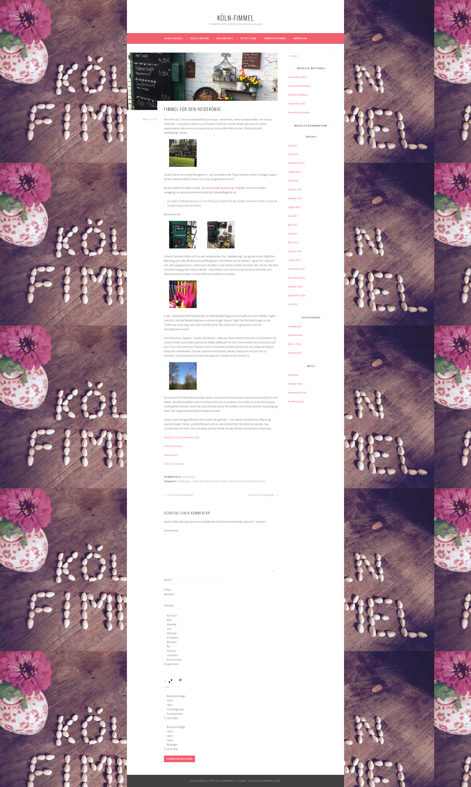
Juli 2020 (292, 145)
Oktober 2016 (295, 286)
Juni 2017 (293, 216)
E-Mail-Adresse (169, 592)
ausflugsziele (173, 38)
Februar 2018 (295, 189)
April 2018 (293, 180)
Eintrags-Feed (295, 383)
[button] (183, 153)
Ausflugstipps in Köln (188, 481)
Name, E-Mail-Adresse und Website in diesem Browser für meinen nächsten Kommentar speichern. (173, 640)
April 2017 (293, 233)
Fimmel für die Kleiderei (180, 495)
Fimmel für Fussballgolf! (261, 495)
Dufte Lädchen (199, 38)
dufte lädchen (295, 335)
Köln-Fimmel (212, 481)
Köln (202, 481)
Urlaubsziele (224, 38)
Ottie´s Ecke (248, 38)
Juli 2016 (292, 304)
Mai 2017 (292, 224)
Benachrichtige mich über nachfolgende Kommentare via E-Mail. (173, 707)
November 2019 (296, 163)
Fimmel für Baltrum (298, 94)
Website (169, 605)
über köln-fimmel (275, 38)
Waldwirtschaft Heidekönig (251, 481)
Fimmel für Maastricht (299, 86)
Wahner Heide (228, 481)
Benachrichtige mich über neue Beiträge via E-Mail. (173, 738)
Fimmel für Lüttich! (297, 77)
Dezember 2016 (296, 269)
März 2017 (293, 242)
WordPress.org (295, 401)
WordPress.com (270, 780)
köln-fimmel (235, 17)
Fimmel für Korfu (296, 103)
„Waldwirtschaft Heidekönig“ (218, 188)
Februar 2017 (295, 251)
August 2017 (294, 207)
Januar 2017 (294, 260)
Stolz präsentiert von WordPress (212, 780)
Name (168, 579)
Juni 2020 (293, 154)
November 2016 (296, 277)
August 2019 (294, 171)
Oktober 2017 (295, 198)
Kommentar (170, 533)
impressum (300, 38)
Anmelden (293, 374)
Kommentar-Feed (297, 392)
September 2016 (296, 295)
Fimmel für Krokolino (299, 112)
